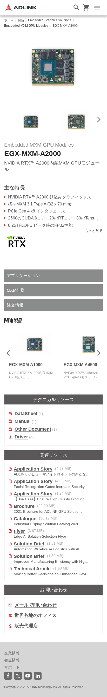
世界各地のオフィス (36, 615)
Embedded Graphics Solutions (49, 20)
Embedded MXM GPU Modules (26, 25)
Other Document (33, 429)
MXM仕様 (16, 290)
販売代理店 (26, 625)
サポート (12, 667)
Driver (21, 437)
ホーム (9, 20)
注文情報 (15, 305)
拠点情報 (12, 660)
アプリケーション (23, 275)
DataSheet (26, 413)
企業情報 (12, 653)
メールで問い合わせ (36, 605)
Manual (23, 421)
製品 (21, 20)
